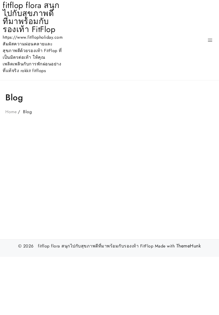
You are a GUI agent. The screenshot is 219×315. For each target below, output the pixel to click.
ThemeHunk (188, 246)
